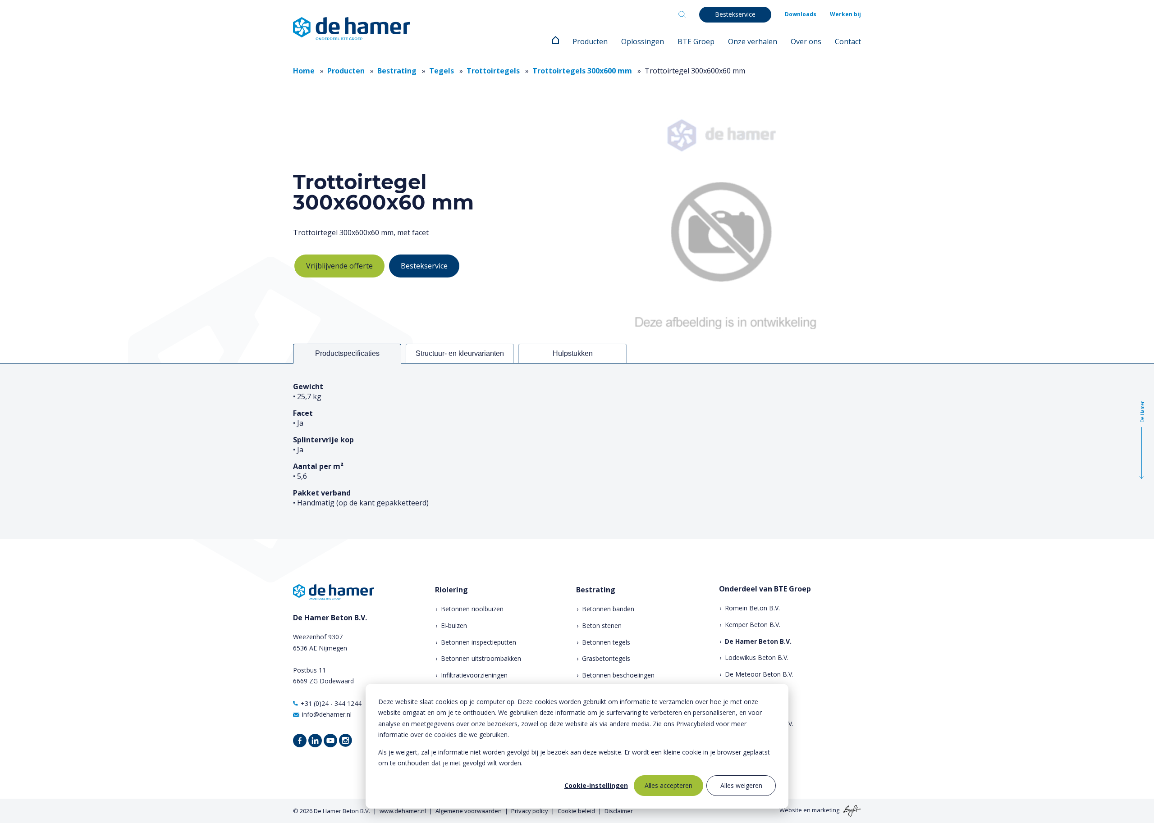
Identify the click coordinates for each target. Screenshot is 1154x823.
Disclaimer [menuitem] (618, 811)
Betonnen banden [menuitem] (608, 609)
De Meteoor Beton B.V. (759, 674)
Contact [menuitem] (848, 41)
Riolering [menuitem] (451, 590)
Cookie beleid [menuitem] (576, 811)
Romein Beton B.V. (752, 608)
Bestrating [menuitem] (595, 590)
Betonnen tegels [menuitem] (606, 642)
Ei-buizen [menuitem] (454, 625)
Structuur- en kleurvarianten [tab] (460, 353)
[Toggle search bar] (682, 14)
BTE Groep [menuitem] (696, 41)
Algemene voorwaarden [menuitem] (468, 811)
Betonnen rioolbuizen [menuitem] (472, 609)
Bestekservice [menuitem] (735, 14)
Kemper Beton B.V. (752, 624)
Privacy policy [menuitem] (529, 811)
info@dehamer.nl (327, 714)
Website (790, 810)
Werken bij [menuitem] (845, 14)
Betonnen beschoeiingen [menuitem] (618, 675)
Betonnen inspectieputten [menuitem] (478, 642)
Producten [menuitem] (590, 41)
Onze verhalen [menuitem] (752, 41)
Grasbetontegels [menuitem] (606, 658)
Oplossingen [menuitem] (642, 41)
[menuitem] (555, 41)
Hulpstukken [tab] (573, 353)
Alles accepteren (668, 785)
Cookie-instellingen (596, 785)
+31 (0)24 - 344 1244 (331, 703)
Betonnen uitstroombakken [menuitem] (481, 658)
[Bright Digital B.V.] (851, 810)
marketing (825, 810)
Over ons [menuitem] (806, 41)
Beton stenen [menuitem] (602, 625)
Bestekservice (424, 266)
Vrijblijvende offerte (339, 266)
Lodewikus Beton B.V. (756, 657)
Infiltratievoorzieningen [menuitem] (474, 675)
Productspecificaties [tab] (347, 353)
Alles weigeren (741, 785)
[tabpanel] (577, 451)
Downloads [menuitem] (800, 14)
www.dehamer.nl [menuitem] (403, 811)
